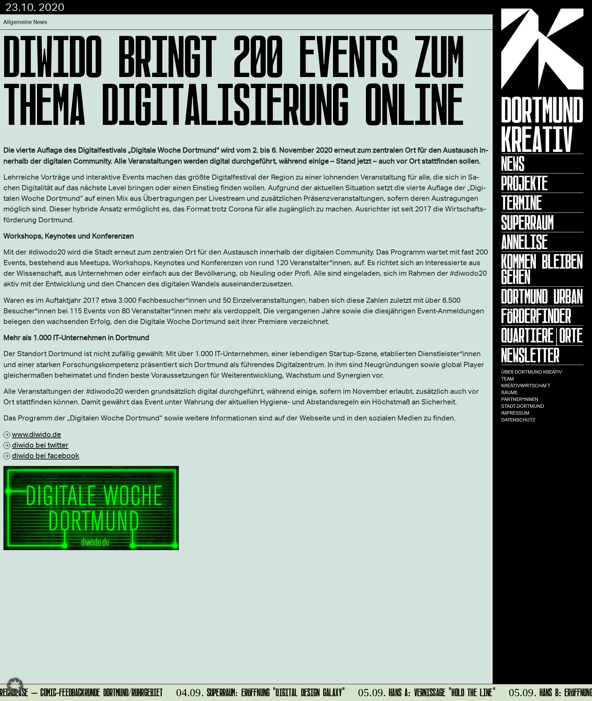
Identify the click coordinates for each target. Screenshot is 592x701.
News (513, 163)
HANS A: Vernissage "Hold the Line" (423, 691)
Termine (521, 202)
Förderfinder (536, 315)
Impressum (515, 413)
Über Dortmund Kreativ (531, 372)
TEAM (507, 378)
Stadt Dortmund (522, 406)
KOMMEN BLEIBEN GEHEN (542, 269)
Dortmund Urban (542, 296)
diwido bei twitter (40, 444)
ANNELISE (524, 241)
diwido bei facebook (45, 455)
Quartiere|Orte (542, 335)
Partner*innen (519, 399)
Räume (509, 392)
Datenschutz (518, 420)
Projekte (524, 183)
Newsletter (530, 355)
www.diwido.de (36, 434)
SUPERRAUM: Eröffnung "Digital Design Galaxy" (256, 691)
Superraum (527, 222)
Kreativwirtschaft (525, 385)
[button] (15, 686)
